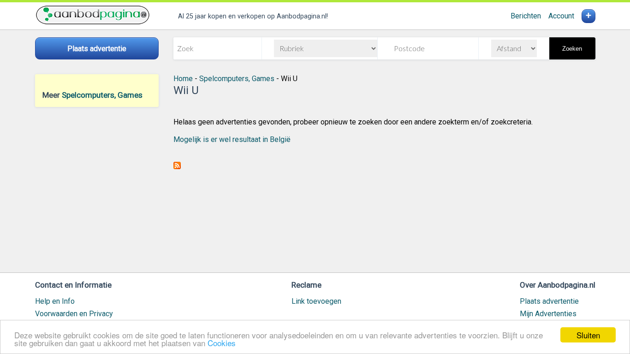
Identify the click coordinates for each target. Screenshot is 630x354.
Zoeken (572, 48)
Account (561, 16)
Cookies (222, 342)
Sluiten (588, 335)
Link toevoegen (316, 301)
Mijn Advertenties (548, 313)
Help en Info (55, 301)
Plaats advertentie (549, 301)
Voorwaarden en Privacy (74, 313)
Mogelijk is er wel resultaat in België (232, 139)
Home (183, 78)
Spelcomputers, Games (102, 95)
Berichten (526, 16)
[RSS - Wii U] (177, 166)
